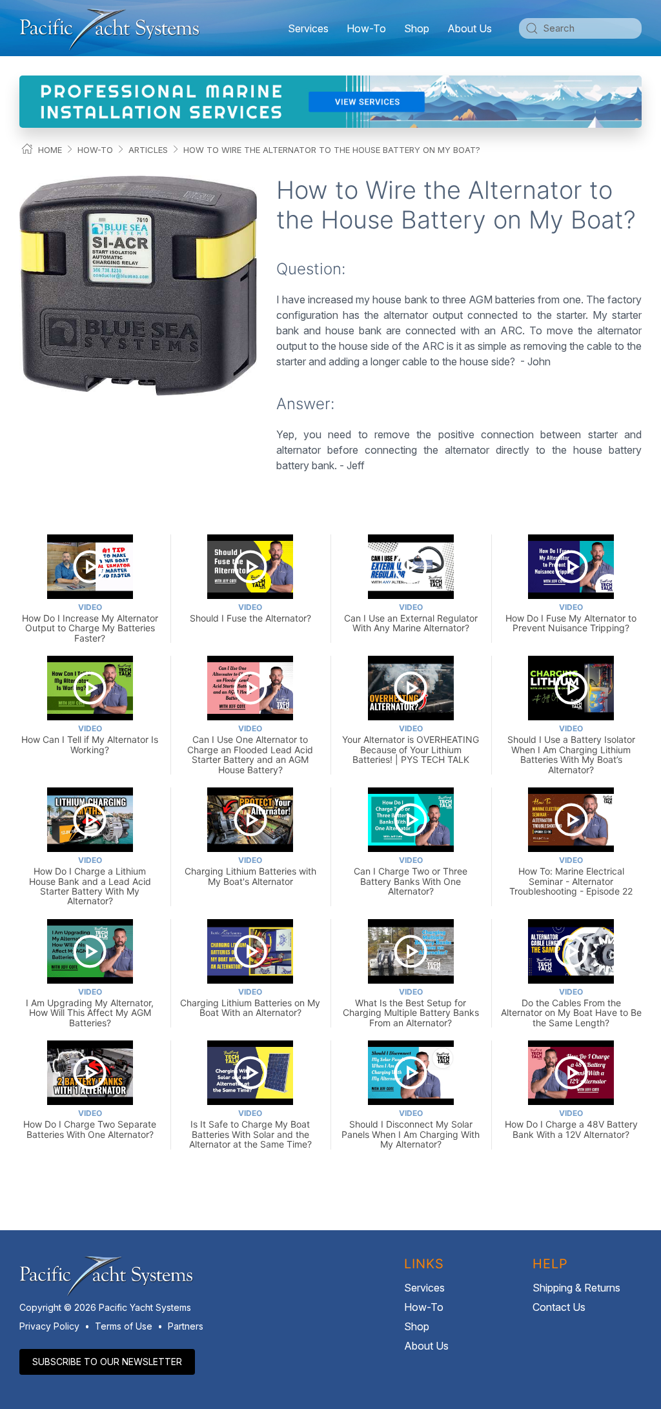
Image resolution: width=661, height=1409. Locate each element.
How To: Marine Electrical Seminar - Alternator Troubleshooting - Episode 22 (571, 876)
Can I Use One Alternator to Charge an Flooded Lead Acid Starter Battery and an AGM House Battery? (250, 749)
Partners (185, 1326)
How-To (366, 28)
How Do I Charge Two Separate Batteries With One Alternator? (89, 1124)
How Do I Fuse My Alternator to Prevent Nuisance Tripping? (570, 618)
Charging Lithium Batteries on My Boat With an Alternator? (250, 1003)
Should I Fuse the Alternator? (250, 612)
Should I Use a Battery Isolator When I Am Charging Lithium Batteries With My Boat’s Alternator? (571, 749)
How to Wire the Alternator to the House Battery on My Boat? (331, 150)
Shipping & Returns (576, 1287)
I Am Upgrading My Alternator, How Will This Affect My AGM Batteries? (90, 1007)
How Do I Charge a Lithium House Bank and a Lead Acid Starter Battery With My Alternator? (90, 880)
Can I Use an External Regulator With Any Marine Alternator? (411, 618)
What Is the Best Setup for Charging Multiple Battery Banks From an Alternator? (411, 1007)
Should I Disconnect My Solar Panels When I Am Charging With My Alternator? (410, 1129)
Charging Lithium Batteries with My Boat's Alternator (250, 871)
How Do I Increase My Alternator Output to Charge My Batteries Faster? (90, 623)
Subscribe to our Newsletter (107, 1361)
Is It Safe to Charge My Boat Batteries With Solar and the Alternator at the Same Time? (250, 1129)
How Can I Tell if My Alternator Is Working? (89, 739)
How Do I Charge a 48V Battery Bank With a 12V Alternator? (571, 1124)
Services (424, 1287)
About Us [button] (469, 28)
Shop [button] (416, 28)
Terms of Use (123, 1326)
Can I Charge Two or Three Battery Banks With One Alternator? (410, 876)
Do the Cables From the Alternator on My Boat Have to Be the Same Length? (571, 1007)
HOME (50, 150)
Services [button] (308, 28)
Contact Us (559, 1307)
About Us (426, 1345)
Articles (148, 150)
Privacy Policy (49, 1326)
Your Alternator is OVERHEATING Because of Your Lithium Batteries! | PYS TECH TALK (410, 744)
